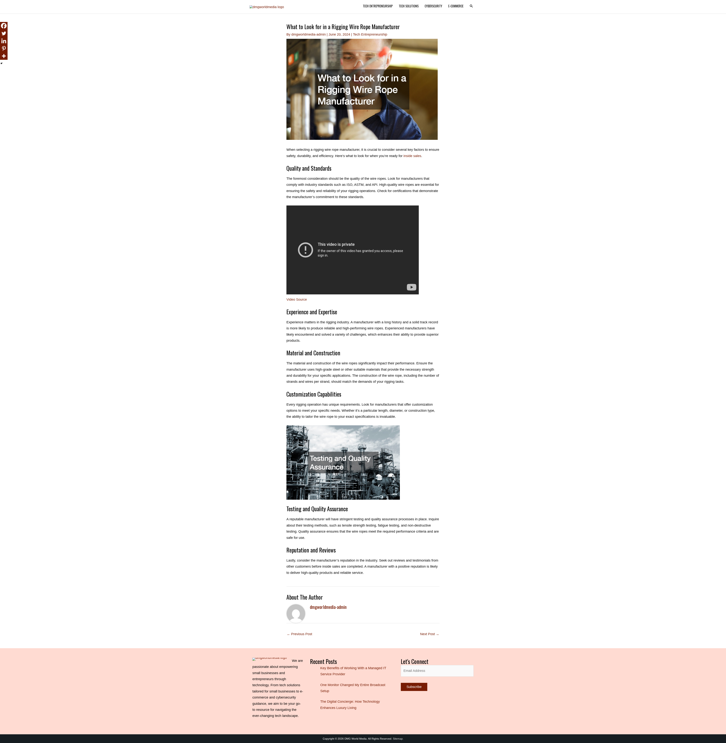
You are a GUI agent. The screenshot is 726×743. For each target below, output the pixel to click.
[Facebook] (4, 26)
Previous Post (299, 634)
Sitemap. (398, 738)
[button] (471, 6)
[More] (4, 56)
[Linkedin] (4, 41)
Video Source (296, 299)
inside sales (412, 156)
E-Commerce (455, 6)
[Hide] (1, 63)
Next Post (429, 634)
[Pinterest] (4, 48)
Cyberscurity (433, 6)
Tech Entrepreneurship (378, 6)
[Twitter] (4, 33)
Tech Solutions (409, 6)
